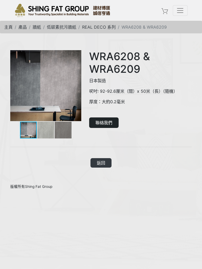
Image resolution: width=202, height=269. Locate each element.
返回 (101, 162)
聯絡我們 (103, 122)
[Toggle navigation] (180, 10)
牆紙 (37, 27)
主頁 (8, 27)
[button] (76, 55)
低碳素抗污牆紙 (61, 27)
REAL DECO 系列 (99, 27)
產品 (22, 27)
